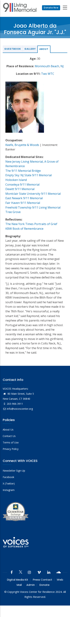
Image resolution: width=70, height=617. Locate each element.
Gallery (30, 49)
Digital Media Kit (17, 579)
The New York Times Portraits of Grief (31, 224)
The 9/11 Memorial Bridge (23, 171)
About (43, 49)
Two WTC (47, 74)
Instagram (9, 490)
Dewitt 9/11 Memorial (19, 189)
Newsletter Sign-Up (14, 470)
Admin (30, 585)
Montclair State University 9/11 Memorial (33, 194)
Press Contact (42, 579)
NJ (62, 66)
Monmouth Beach (47, 66)
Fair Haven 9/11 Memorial (22, 203)
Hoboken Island (16, 180)
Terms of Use (11, 442)
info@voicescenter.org (20, 408)
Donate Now (51, 7)
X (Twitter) (9, 483)
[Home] (20, 7)
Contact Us (9, 436)
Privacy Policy (10, 449)
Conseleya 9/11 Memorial (22, 184)
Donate (44, 585)
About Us (8, 429)
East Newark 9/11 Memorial (24, 198)
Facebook (8, 477)
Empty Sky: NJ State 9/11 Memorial (28, 175)
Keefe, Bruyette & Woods (22, 145)
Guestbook (12, 49)
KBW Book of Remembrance (24, 229)
